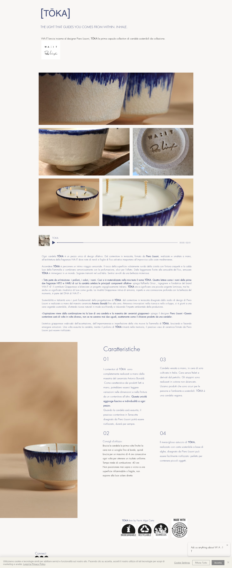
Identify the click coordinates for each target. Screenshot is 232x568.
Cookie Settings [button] (182, 562)
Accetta (218, 562)
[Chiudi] (228, 562)
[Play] (53, 242)
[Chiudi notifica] (227, 545)
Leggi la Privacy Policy (34, 564)
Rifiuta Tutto (201, 562)
